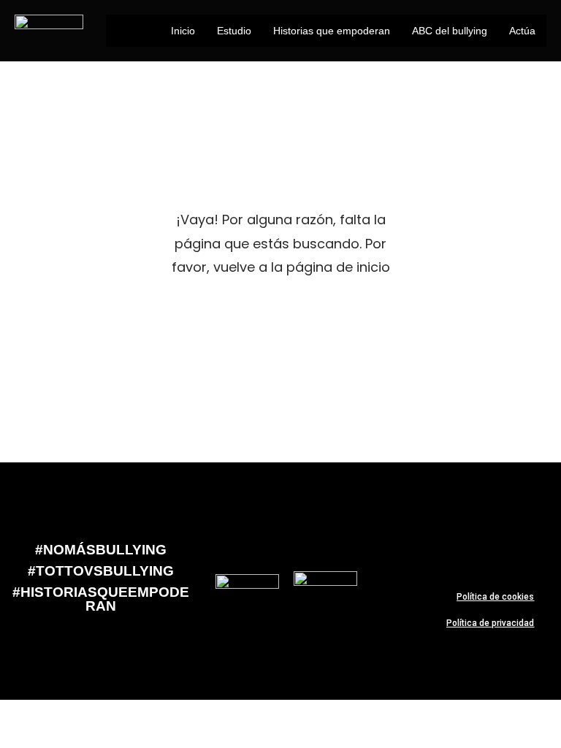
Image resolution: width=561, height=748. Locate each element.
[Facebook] (404, 544)
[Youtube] (490, 544)
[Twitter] (447, 544)
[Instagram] (533, 544)
